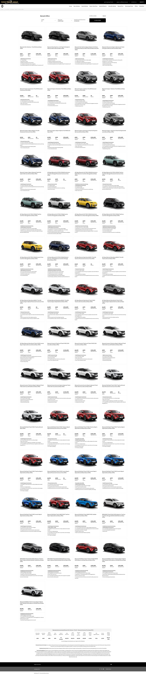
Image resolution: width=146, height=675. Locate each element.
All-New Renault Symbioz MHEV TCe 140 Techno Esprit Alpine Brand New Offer (58, 301)
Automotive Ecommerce (44, 673)
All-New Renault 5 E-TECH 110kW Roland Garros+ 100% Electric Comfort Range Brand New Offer (57, 259)
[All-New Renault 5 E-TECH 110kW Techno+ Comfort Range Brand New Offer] (114, 203)
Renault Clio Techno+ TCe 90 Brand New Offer (31, 47)
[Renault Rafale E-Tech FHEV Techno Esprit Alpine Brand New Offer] (114, 416)
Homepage (12, 9)
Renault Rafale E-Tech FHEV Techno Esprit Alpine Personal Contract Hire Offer (58, 427)
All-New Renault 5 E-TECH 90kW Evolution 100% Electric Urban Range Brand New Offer (87, 214)
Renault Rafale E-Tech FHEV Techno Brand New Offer (31, 427)
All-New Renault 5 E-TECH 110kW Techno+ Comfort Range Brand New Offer (113, 214)
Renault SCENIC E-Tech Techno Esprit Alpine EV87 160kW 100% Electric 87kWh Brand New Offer (114, 560)
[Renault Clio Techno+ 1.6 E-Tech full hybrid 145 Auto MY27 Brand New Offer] (59, 36)
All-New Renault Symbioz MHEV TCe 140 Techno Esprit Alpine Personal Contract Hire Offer (32, 302)
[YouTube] (103, 669)
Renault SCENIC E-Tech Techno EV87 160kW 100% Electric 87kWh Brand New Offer (86, 559)
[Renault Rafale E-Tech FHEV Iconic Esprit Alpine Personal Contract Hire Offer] (59, 460)
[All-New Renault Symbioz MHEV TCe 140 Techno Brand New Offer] (114, 246)
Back (2, 9)
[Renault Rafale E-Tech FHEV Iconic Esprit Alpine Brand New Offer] (114, 460)
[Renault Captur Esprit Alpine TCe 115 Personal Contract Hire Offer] (31, 119)
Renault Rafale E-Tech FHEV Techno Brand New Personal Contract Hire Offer (113, 385)
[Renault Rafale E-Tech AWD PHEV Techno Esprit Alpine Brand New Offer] (59, 503)
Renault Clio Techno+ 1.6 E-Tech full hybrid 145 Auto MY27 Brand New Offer (58, 47)
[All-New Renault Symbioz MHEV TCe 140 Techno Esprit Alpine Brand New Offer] (59, 289)
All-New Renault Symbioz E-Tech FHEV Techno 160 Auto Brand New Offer (85, 301)
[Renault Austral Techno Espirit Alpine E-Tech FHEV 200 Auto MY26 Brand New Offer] (114, 332)
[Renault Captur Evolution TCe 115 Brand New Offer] (59, 77)
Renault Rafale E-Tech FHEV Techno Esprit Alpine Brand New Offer (113, 427)
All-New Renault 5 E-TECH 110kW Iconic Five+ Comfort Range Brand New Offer (31, 258)
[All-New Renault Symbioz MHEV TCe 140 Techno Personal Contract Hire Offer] (86, 246)
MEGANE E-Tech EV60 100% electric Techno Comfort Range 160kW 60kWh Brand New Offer (113, 516)
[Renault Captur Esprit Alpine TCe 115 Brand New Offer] (59, 119)
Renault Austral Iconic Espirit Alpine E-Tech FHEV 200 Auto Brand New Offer (58, 385)
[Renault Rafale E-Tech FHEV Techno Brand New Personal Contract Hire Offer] (114, 374)
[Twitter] (101, 669)
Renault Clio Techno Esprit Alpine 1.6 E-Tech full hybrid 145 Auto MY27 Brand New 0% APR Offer (86, 48)
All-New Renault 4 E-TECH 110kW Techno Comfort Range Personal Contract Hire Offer (112, 174)
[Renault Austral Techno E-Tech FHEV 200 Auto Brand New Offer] (59, 332)
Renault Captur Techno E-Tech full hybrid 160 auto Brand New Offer (114, 131)
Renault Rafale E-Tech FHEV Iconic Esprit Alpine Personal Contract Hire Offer (58, 472)
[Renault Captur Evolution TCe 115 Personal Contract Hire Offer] (31, 77)
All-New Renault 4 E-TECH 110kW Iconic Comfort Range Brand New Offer (57, 214)
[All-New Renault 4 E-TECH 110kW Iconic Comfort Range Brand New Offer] (59, 203)
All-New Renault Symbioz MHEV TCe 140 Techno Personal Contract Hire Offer (85, 258)
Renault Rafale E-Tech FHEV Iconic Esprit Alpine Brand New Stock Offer (85, 472)
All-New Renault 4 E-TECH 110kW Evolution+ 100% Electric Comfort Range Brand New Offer (86, 174)
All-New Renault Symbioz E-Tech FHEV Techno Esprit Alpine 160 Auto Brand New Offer (113, 302)
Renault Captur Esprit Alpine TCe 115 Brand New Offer (58, 131)
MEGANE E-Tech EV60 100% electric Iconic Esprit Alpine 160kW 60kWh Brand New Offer (59, 559)
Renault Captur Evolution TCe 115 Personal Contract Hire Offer (31, 89)
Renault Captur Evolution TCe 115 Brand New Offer (59, 89)
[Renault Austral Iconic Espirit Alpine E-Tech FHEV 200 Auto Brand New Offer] (59, 374)
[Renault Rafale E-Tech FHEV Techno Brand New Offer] (31, 416)
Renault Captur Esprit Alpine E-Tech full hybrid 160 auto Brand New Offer (30, 173)
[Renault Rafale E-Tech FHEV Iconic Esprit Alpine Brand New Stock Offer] (86, 460)
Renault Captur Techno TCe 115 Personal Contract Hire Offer (85, 89)
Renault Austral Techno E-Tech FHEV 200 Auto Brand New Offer (58, 344)
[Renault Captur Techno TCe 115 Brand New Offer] (114, 77)
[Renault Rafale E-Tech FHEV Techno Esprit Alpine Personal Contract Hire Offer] (59, 416)
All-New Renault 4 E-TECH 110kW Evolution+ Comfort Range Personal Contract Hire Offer (58, 174)
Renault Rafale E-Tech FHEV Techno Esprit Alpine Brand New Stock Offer (86, 427)
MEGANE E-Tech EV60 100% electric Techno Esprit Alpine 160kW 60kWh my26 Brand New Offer (32, 560)
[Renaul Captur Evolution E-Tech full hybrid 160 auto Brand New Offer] (86, 119)
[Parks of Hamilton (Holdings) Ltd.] (10, 2)
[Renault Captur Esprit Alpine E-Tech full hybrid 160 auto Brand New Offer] (31, 161)
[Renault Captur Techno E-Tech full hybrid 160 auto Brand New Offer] (114, 119)
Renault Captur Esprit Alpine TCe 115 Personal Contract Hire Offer (29, 131)
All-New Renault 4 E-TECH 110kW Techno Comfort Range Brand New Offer (30, 214)
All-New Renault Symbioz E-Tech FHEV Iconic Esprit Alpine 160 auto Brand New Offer (32, 344)
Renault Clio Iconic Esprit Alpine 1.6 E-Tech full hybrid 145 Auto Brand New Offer (113, 47)
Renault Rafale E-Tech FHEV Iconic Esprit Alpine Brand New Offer (113, 472)
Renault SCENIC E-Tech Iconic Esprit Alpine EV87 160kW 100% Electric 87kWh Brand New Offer (32, 603)
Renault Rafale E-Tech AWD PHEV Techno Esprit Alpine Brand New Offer (58, 515)
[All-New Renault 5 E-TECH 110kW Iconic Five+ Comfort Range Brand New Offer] (31, 246)
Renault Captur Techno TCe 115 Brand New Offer (113, 89)
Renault (16, 9)
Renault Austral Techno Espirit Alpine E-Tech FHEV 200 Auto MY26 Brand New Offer (114, 344)
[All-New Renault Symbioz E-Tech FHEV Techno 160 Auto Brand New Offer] (86, 289)
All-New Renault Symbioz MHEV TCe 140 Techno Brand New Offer (112, 258)
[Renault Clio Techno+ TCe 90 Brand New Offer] (31, 36)
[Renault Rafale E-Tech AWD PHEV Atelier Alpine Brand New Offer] (86, 503)
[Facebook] (99, 669)
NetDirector (36, 673)
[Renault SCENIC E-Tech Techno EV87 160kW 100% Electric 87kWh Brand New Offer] (86, 547)
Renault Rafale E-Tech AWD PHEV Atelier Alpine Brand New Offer (85, 515)
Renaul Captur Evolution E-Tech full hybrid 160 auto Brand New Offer (86, 131)
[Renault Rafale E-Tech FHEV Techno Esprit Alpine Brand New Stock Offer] (86, 416)
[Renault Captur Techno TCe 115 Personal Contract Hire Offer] (86, 77)
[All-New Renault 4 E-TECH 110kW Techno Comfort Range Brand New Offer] (31, 203)
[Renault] (2, 6)
